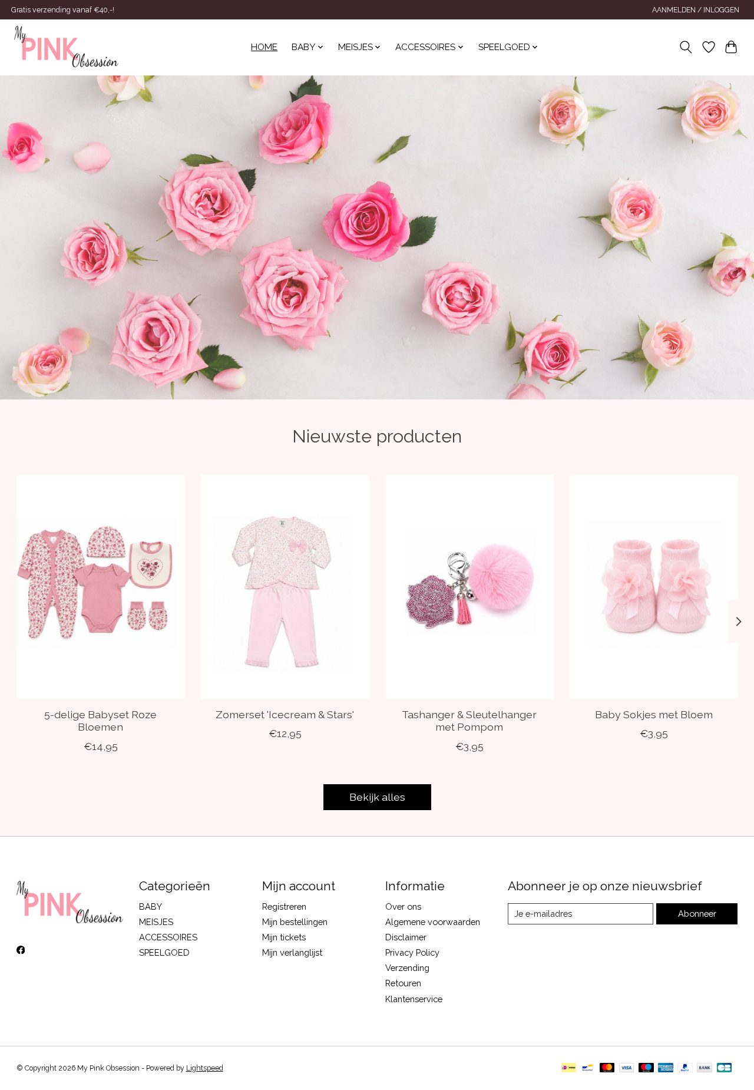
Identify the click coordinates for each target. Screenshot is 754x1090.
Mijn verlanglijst (292, 952)
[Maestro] (646, 1068)
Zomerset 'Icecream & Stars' (285, 714)
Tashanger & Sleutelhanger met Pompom (469, 720)
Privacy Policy (412, 952)
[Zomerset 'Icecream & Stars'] (285, 587)
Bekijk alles (377, 797)
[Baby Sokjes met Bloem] (654, 587)
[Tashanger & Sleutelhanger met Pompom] (469, 587)
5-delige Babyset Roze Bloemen (100, 720)
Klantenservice (413, 999)
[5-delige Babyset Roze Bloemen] (100, 587)
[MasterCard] (607, 1068)
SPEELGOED (164, 952)
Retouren (403, 983)
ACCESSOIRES (168, 937)
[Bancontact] (587, 1068)
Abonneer (697, 914)
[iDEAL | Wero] (568, 1068)
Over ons (403, 906)
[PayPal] (685, 1068)
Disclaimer (405, 937)
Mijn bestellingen (295, 922)
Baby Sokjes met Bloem (654, 714)
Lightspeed (204, 1068)
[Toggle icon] (685, 47)
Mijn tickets (284, 937)
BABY (150, 906)
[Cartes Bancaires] (724, 1068)
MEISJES (156, 922)
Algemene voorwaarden (432, 922)
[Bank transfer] (704, 1068)
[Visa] (626, 1068)
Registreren (284, 906)
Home (264, 47)
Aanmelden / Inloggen (695, 10)
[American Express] (665, 1068)
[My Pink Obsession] (66, 47)
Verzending (407, 968)
